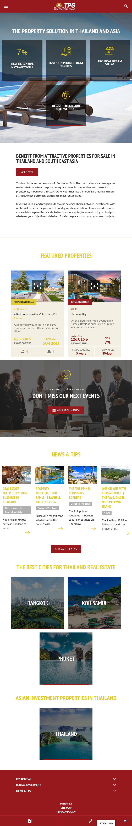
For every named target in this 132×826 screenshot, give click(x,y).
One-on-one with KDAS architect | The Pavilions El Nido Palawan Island (114, 497)
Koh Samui (20, 309)
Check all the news (66, 548)
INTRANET (66, 803)
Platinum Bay (78, 314)
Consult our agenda (68, 410)
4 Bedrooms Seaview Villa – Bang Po (35, 314)
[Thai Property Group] (66, 6)
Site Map (66, 807)
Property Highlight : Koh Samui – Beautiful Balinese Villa (48, 495)
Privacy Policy (66, 811)
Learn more (27, 171)
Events (30, 821)
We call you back (91, 821)
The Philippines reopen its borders (80, 493)
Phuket (75, 309)
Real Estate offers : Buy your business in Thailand (15, 495)
